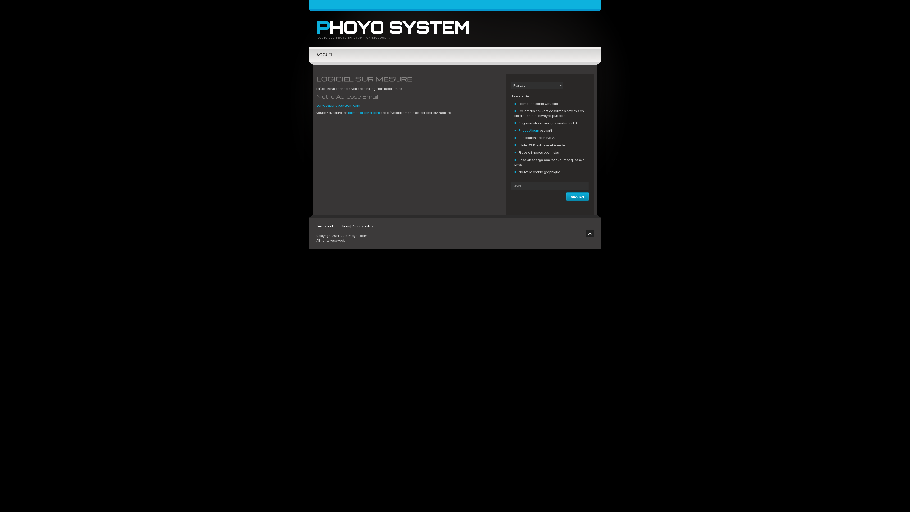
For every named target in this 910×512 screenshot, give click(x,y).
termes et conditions (364, 112)
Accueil (324, 55)
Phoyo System (392, 27)
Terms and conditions (333, 226)
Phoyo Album (529, 130)
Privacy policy (362, 226)
